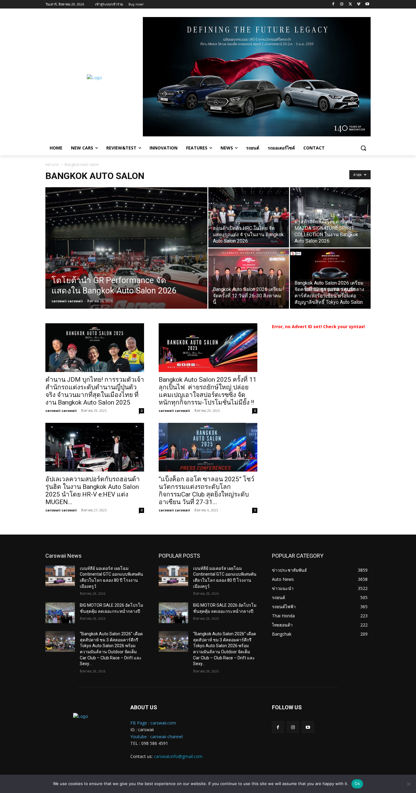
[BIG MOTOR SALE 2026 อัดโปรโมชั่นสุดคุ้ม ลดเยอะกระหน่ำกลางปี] (60, 612)
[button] (363, 148)
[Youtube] (367, 4)
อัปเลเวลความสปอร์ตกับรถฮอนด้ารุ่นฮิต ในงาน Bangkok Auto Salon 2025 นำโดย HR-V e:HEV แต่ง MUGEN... (92, 490)
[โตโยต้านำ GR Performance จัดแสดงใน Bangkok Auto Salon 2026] (126, 257)
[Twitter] (350, 4)
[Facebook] (333, 4)
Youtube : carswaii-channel (156, 736)
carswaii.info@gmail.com (178, 756)
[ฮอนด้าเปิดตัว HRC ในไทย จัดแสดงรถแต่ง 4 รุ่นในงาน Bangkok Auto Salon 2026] (248, 217)
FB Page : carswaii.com (153, 723)
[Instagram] (341, 4)
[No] (408, 784)
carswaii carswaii (67, 301)
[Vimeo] (358, 4)
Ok (357, 783)
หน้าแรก (52, 164)
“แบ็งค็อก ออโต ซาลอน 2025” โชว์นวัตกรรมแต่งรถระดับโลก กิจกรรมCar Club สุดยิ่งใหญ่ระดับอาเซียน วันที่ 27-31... (206, 490)
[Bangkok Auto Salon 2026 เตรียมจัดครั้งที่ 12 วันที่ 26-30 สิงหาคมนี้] (248, 278)
